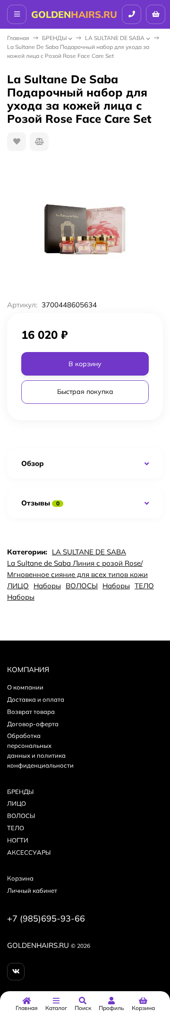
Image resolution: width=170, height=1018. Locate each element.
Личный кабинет (32, 890)
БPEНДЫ (54, 37)
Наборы (47, 585)
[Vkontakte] (16, 971)
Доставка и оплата (35, 699)
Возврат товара (31, 711)
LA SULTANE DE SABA (114, 37)
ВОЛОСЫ (82, 585)
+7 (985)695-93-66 (46, 918)
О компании (25, 687)
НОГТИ (17, 840)
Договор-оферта (33, 724)
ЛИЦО (18, 585)
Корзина (20, 878)
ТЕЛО (144, 585)
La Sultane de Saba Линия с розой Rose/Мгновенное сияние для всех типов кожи (77, 569)
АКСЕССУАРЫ (29, 852)
